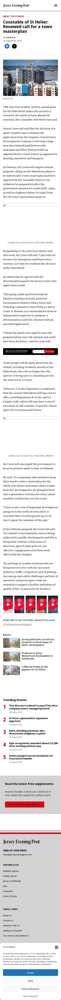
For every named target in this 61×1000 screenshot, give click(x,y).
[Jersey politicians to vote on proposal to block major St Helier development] (11, 643)
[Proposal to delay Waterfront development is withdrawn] (11, 657)
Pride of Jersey (10, 896)
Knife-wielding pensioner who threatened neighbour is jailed (27, 732)
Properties (8, 891)
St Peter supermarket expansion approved (28, 720)
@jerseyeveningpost (19, 624)
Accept (30, 972)
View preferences (30, 988)
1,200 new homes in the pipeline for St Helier (35, 668)
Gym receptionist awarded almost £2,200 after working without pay (33, 745)
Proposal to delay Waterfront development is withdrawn (37, 656)
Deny (30, 980)
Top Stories (17, 16)
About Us (7, 915)
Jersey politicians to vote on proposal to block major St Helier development (38, 642)
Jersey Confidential (12, 881)
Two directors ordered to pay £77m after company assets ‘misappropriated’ (33, 707)
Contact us (8, 920)
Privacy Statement (30, 996)
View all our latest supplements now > (25, 804)
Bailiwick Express (11, 871)
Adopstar (11, 37)
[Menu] (56, 5)
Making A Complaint (12, 930)
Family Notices (10, 876)
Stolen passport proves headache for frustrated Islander (31, 757)
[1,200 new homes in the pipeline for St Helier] (11, 670)
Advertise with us (11, 925)
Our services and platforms (16, 935)
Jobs (5, 886)
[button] (56, 947)
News (6, 16)
